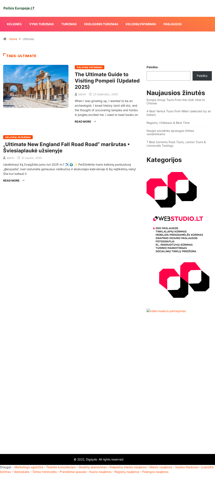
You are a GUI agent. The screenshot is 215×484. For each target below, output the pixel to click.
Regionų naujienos (126, 472)
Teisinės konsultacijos (61, 467)
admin (82, 94)
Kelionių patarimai (141, 24)
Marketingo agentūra (28, 467)
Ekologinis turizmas (101, 24)
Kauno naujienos (100, 472)
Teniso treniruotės (44, 472)
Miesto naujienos (160, 467)
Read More (83, 121)
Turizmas (69, 24)
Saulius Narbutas (186, 467)
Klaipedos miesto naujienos (128, 467)
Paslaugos (173, 24)
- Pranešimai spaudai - (73, 472)
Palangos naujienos (155, 472)
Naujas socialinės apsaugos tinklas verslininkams (170, 132)
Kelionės (14, 24)
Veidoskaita (21, 472)
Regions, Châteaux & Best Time (168, 122)
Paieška (152, 67)
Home (13, 39)
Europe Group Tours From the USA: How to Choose (176, 101)
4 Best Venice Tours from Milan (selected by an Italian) (179, 112)
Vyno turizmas (41, 24)
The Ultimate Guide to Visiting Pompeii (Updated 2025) (107, 80)
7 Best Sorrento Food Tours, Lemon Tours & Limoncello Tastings (176, 143)
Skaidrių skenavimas (93, 467)
